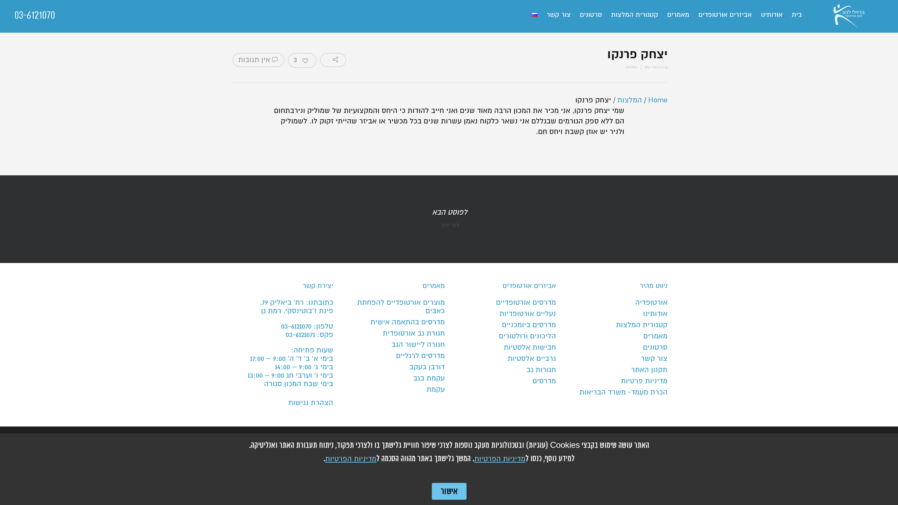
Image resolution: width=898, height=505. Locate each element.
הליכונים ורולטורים (527, 336)
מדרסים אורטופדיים (526, 302)
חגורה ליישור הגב (418, 345)
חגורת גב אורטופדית (414, 333)
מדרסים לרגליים (420, 356)
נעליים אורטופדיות (528, 314)
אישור (449, 491)
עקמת (436, 389)
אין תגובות (255, 60)
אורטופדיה (651, 302)
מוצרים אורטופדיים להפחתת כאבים (401, 306)
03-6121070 (34, 15)
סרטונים (591, 15)
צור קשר (559, 15)
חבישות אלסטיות (530, 347)
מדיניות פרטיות (644, 381)
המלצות (631, 67)
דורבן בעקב (427, 367)
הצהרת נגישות (310, 403)
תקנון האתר (649, 370)
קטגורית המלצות (634, 15)
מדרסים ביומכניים (529, 325)
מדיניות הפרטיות (499, 459)
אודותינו (772, 15)
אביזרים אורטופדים (725, 15)
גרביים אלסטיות (532, 359)
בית (797, 15)
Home (658, 100)
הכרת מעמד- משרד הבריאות (623, 392)
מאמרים (678, 15)
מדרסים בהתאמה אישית (407, 322)
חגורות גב (541, 370)
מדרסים (544, 381)
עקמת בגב (429, 378)
